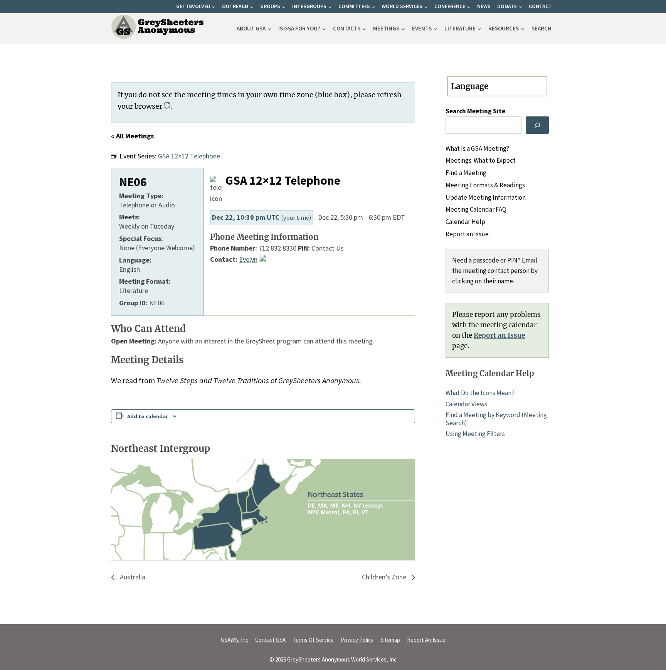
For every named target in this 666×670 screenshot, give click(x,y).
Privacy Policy (357, 639)
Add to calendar (147, 416)
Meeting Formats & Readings (485, 185)
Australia (131, 576)
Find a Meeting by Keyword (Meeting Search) (496, 419)
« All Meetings (132, 135)
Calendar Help (465, 221)
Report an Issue (467, 234)
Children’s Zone (385, 576)
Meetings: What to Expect (481, 160)
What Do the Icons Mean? (480, 393)
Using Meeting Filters (475, 433)
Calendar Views (466, 404)
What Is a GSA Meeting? (477, 148)
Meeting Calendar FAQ (476, 209)
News (484, 6)
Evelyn (248, 259)
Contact (540, 6)
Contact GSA (270, 639)
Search (541, 28)
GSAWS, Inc (234, 639)
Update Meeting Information (486, 197)
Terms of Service (313, 639)
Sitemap (390, 639)
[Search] (537, 125)
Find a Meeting (466, 172)
